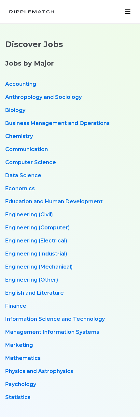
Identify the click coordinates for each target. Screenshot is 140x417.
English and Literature (34, 293)
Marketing (19, 345)
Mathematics (23, 358)
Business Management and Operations (57, 123)
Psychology (20, 384)
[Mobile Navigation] (127, 12)
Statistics (18, 397)
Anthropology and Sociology (43, 97)
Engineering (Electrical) (36, 241)
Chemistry (19, 136)
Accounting (20, 84)
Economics (20, 188)
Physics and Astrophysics (39, 371)
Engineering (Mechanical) (39, 267)
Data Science (23, 175)
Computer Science (30, 162)
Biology (15, 110)
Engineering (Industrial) (36, 254)
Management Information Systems (52, 332)
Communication (26, 149)
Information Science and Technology (55, 319)
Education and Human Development (54, 201)
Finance (15, 306)
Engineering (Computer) (37, 227)
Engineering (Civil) (29, 214)
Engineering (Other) (31, 280)
